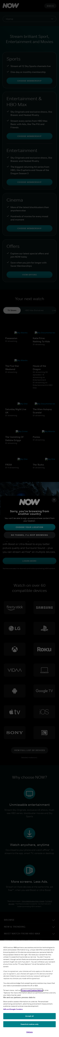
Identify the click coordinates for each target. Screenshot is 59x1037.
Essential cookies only (29, 1024)
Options (29, 1032)
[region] (29, 988)
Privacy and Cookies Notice (32, 990)
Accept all (29, 1016)
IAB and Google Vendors (13, 1009)
